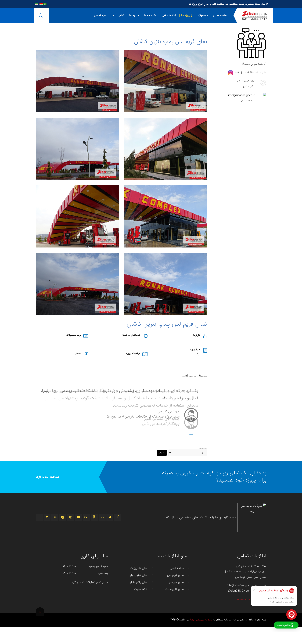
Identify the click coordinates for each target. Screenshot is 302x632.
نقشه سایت (141, 589)
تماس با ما (117, 15)
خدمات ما (150, 15)
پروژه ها (185, 15)
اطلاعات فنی (168, 15)
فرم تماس (100, 15)
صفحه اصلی (220, 15)
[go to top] (40, 612)
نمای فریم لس (175, 575)
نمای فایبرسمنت (174, 589)
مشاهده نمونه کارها (47, 477)
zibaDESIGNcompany (244, 591)
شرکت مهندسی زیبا (201, 619)
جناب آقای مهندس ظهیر (191, 434)
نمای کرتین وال (139, 575)
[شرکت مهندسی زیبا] (254, 15)
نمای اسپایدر (176, 582)
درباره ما (134, 15)
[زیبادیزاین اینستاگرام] (230, 72)
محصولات (202, 15)
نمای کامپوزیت (139, 568)
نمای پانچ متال (139, 582)
